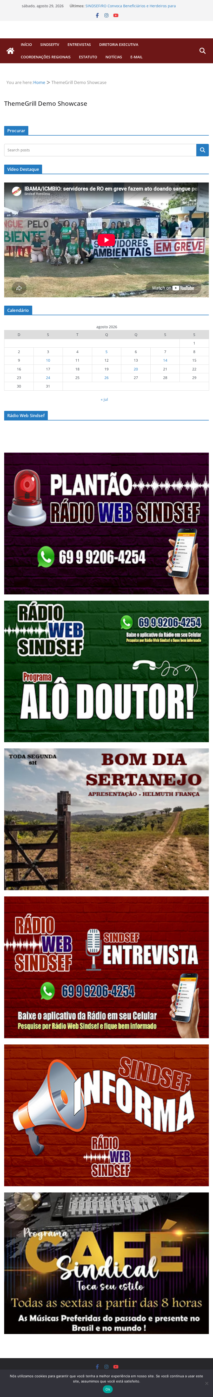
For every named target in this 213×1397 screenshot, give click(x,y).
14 (165, 360)
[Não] (206, 1383)
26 (106, 377)
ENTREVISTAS (79, 44)
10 (48, 360)
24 (48, 377)
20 (136, 369)
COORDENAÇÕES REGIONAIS (46, 56)
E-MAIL (136, 56)
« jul (104, 399)
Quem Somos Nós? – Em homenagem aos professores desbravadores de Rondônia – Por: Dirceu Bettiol (132, 8)
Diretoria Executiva (118, 44)
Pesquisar (202, 150)
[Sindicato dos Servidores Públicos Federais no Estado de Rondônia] (10, 51)
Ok (107, 1389)
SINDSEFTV (49, 44)
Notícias (113, 56)
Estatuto (88, 56)
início (26, 44)
